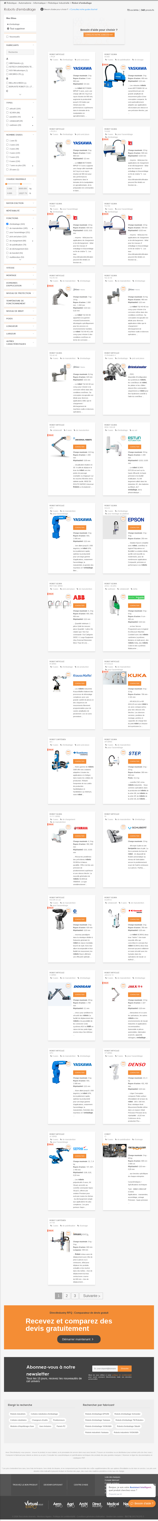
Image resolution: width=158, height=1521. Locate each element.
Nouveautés (14, 37)
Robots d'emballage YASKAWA (98, 1426)
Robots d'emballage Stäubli (128, 1426)
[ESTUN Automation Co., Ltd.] (138, 438)
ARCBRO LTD (16, 74)
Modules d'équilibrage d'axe (22, 1426)
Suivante (91, 1296)
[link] (131, 1490)
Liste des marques (112, 1477)
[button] (20, 45)
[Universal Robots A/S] (83, 438)
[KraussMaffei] (83, 675)
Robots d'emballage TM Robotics (129, 1420)
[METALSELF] (138, 1147)
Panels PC (61, 1426)
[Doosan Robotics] (83, 986)
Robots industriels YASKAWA (126, 1432)
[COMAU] (83, 911)
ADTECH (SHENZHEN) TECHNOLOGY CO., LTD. (21, 67)
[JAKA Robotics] (138, 986)
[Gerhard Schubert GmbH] (138, 827)
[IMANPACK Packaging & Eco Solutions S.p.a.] (83, 1234)
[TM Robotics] (138, 142)
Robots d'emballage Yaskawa (97, 1420)
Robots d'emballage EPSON (97, 1414)
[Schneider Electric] (138, 597)
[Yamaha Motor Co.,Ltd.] (83, 827)
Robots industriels (17, 1414)
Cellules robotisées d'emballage (44, 1414)
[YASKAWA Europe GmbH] (83, 68)
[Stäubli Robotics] (83, 289)
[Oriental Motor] (138, 366)
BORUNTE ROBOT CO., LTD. (21, 87)
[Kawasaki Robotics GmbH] (138, 911)
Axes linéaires (45, 1426)
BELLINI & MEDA (17, 83)
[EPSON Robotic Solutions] (138, 519)
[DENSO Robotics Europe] (138, 1064)
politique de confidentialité (122, 1375)
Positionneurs (59, 1420)
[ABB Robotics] (83, 597)
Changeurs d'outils (40, 1420)
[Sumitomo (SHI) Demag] (83, 753)
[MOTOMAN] (83, 1064)
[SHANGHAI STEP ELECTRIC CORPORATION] (138, 753)
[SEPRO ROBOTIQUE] (83, 1147)
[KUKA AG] (138, 675)
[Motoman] (83, 519)
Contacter (79, 447)
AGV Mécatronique (18, 70)
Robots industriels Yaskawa (96, 1432)
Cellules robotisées (18, 1420)
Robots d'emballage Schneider (127, 1414)
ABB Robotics (16, 63)
